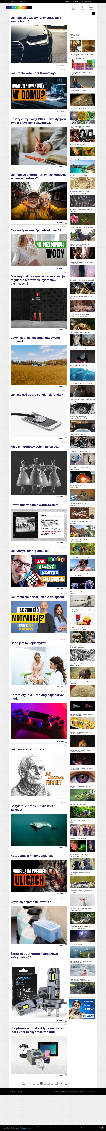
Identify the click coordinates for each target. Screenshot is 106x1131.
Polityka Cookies (27, 1128)
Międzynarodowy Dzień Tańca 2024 (35, 446)
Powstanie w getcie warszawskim (34, 504)
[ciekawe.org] (19, 8)
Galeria (92, 9)
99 (56, 1083)
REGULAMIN (79, 1091)
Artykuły (73, 9)
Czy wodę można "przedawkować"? (36, 230)
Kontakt (20, 1091)
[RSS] (95, 1)
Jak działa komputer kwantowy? (33, 73)
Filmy (82, 9)
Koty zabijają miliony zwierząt (32, 855)
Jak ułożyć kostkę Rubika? (30, 550)
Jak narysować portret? (27, 749)
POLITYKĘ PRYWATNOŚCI (71, 1091)
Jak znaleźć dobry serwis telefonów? (37, 394)
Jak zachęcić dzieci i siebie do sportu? (38, 597)
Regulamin (14, 1091)
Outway (26, 1091)
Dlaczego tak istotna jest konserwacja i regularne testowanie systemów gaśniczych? (38, 280)
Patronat (22, 1)
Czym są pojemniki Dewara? (31, 901)
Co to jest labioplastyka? (28, 643)
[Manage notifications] (102, 1127)
